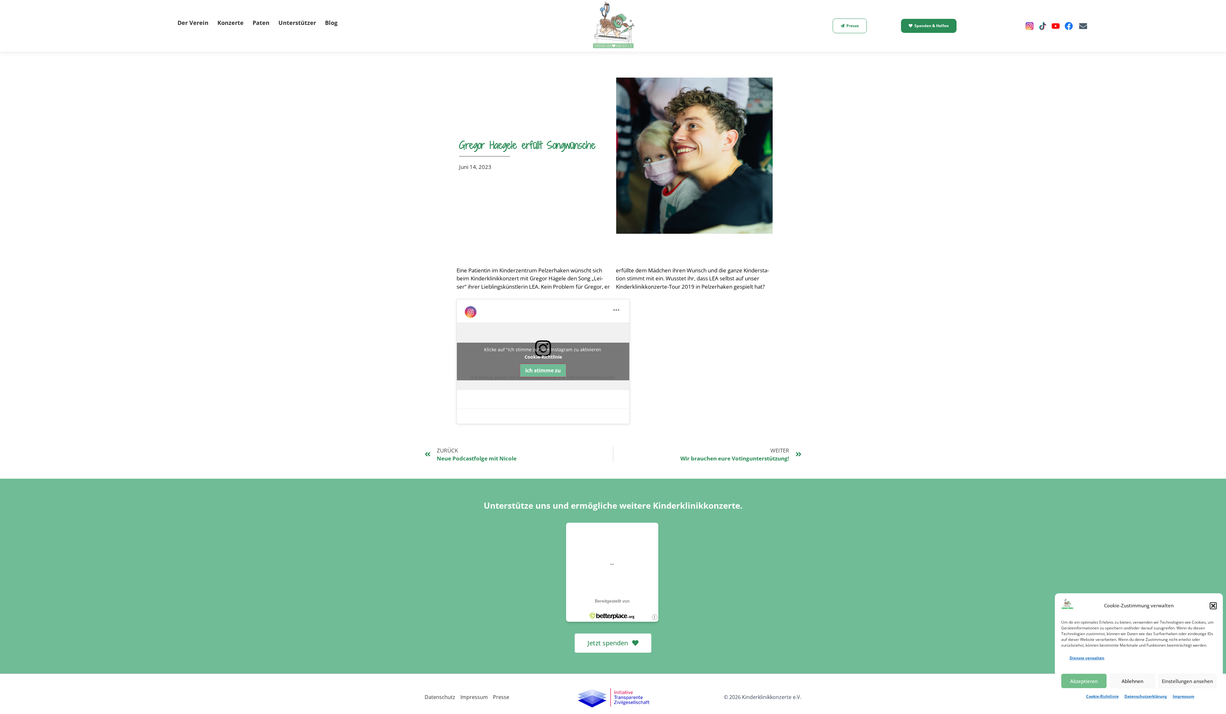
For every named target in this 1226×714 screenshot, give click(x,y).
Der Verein (193, 23)
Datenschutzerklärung (1145, 696)
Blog (331, 23)
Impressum (1183, 696)
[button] (1213, 606)
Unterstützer (297, 23)
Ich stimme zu (543, 370)
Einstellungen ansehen (1187, 681)
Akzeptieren (1084, 681)
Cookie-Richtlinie (1102, 696)
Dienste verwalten (1087, 658)
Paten (261, 23)
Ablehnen (1132, 681)
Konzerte (230, 23)
